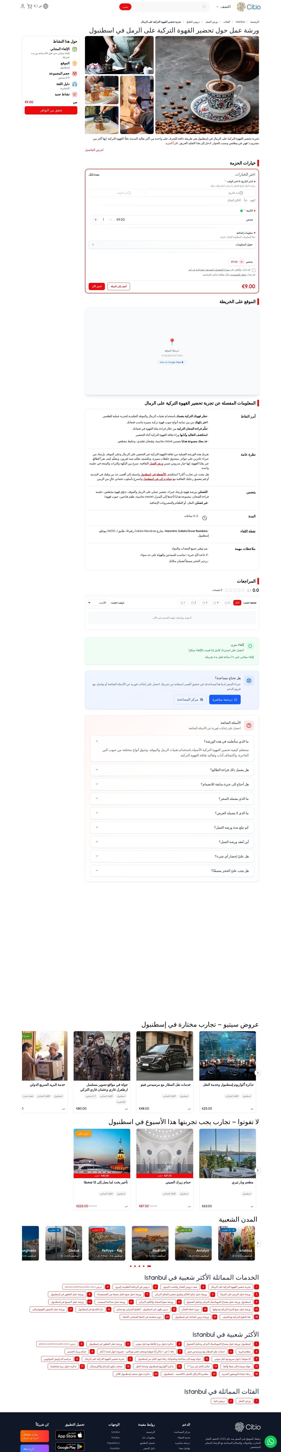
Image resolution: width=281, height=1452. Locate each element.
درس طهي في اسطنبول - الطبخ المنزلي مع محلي (142, 1309)
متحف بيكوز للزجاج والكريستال (106, 1366)
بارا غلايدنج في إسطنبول (90, 1309)
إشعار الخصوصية (238, 274)
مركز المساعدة (187, 699)
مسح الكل (94, 174)
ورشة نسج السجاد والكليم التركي (156, 1301)
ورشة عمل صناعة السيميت (111, 1301)
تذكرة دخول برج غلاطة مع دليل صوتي (154, 1343)
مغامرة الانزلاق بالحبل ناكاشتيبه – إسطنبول (186, 1373)
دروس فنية (219, 1400)
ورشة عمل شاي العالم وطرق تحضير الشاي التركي (181, 1294)
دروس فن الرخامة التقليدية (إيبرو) (132, 1286)
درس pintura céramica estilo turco (83, 1286)
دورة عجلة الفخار (190, 1309)
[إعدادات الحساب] (22, 6)
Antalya (115, 1437)
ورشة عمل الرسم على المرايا (235, 1294)
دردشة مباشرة (222, 699)
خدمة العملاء (184, 1437)
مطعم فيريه (244, 1351)
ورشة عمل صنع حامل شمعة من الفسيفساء (119, 1294)
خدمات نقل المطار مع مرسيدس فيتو (206, 1351)
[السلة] (29, 6)
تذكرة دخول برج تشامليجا (63, 1366)
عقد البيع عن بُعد (196, 269)
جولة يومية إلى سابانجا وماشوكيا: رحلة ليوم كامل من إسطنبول (169, 1358)
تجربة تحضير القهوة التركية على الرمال (231, 1286)
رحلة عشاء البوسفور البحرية (236, 1373)
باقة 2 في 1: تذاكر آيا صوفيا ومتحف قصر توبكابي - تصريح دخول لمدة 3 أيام (137, 1351)
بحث (125, 7)
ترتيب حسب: (117, 602)
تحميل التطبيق (147, 1442)
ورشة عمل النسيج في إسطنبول (67, 1301)
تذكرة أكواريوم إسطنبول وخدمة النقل (154, 1366)
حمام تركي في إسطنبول (157, 479)
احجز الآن (97, 286)
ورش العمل (156, 463)
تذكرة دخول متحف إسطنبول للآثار (133, 1373)
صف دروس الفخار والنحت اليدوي (180, 1286)
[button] (207, 85)
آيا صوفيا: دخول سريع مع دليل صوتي (232, 1358)
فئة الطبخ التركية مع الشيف (236, 1316)
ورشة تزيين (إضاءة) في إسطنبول (192, 1316)
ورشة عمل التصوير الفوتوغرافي (48, 1309)
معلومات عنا (148, 1437)
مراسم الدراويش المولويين (57, 1358)
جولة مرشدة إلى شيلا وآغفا (237, 1366)
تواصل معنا (184, 1448)
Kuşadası (115, 1448)
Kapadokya (113, 1442)
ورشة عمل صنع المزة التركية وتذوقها (232, 1309)
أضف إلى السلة (119, 286)
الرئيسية (150, 1431)
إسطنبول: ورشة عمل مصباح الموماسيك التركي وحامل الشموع (219, 1301)
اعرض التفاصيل (94, 150)
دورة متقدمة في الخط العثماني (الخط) (141, 1316)
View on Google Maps (170, 362)
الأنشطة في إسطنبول (153, 474)
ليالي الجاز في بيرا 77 (198, 1366)
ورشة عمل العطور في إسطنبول (67, 1294)
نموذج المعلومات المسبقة (218, 269)
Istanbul (115, 1431)
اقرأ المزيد (171, 143)
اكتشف (226, 7)
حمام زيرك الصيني (76, 1351)
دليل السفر (149, 1448)
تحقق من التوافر (51, 110)
